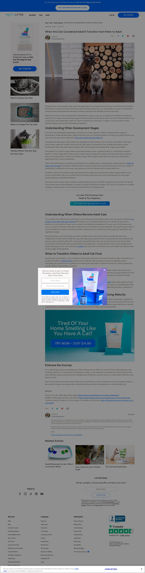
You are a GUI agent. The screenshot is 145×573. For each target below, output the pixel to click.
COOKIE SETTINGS (111, 569)
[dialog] (72, 286)
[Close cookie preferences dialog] (141, 569)
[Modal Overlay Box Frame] (72, 286)
